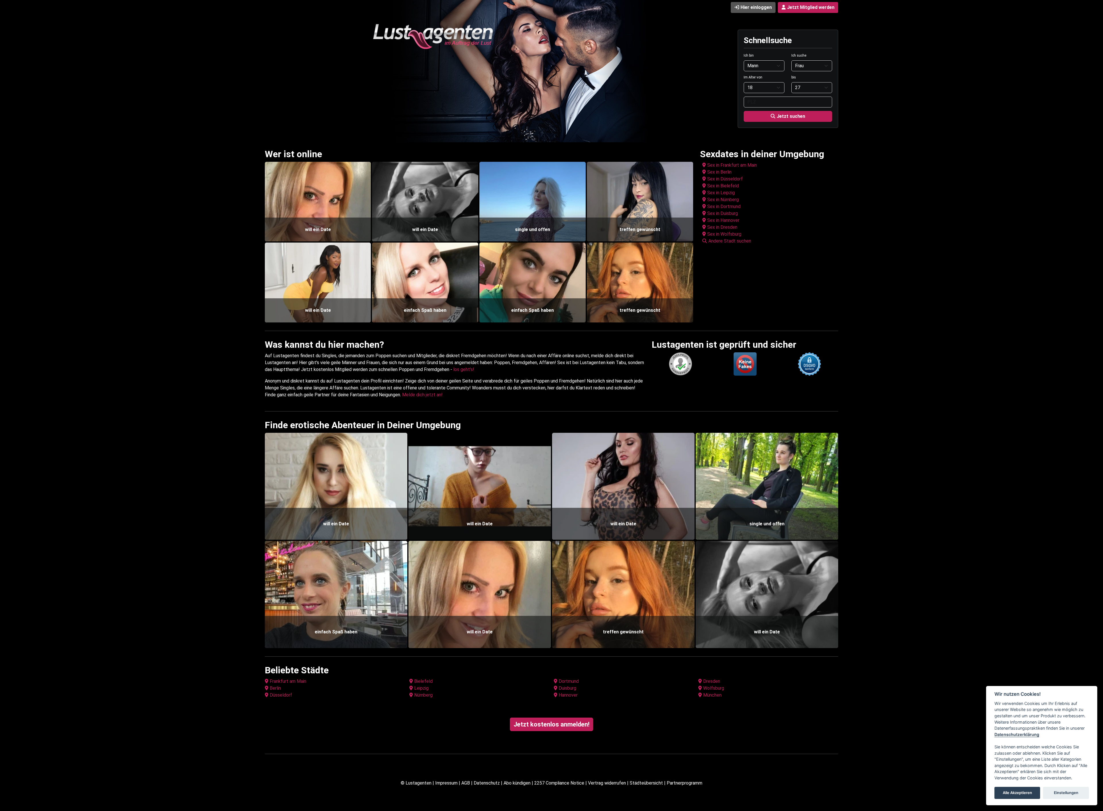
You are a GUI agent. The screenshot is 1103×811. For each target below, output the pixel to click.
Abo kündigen (517, 783)
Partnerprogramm (684, 783)
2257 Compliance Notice (559, 783)
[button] (770, 241)
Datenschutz (487, 783)
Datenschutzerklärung (1016, 734)
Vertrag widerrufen (607, 783)
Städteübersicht (646, 783)
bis (793, 77)
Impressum (446, 783)
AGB (465, 783)
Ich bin (749, 55)
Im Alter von (753, 77)
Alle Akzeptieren (1017, 792)
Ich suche (798, 55)
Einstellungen (1066, 792)
